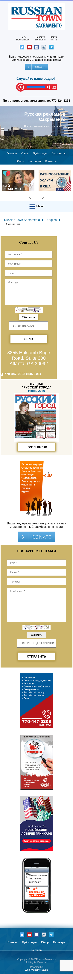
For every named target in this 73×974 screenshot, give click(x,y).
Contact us (13, 224)
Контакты (51, 161)
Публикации (40, 153)
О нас (24, 153)
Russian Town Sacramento (22, 220)
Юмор (20, 161)
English (52, 220)
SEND (28, 339)
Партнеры (34, 161)
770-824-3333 (60, 100)
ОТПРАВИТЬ (36, 656)
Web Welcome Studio (36, 969)
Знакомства (59, 153)
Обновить (28, 317)
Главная (12, 153)
